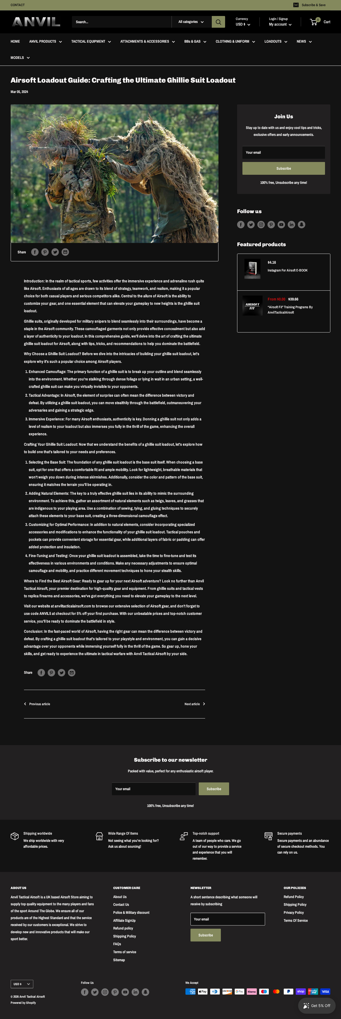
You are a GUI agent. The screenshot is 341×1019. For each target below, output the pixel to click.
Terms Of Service (296, 920)
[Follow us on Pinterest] (271, 224)
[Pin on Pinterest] (45, 252)
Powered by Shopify (23, 1003)
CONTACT (18, 5)
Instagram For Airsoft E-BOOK (288, 270)
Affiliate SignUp (124, 920)
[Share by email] (65, 252)
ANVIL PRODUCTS (42, 41)
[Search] (218, 22)
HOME (15, 41)
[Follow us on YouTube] (281, 224)
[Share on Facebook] (35, 252)
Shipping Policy (124, 936)
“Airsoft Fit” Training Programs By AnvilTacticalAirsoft (290, 310)
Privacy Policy (294, 912)
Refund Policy (294, 896)
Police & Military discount (131, 912)
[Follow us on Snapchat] (301, 224)
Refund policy (123, 928)
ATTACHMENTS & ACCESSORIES (144, 41)
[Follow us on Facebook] (241, 224)
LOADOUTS (273, 41)
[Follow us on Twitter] (251, 224)
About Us (120, 896)
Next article (192, 704)
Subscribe (284, 168)
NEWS (301, 41)
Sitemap (119, 959)
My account (278, 24)
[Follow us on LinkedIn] (291, 224)
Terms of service (124, 951)
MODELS (17, 57)
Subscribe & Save (314, 5)
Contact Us (121, 904)
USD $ (17, 984)
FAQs (117, 943)
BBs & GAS (192, 41)
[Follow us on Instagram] (261, 224)
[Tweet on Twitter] (55, 252)
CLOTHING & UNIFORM (232, 41)
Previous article (39, 704)
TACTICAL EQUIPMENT (88, 41)
